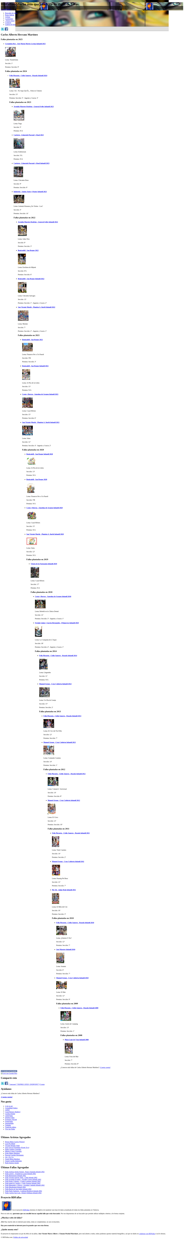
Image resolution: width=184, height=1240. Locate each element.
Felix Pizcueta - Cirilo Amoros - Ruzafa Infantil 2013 (62, 716)
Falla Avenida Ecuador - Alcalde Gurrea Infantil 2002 (23, 1179)
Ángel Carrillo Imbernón (13, 1161)
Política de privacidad (20, 1237)
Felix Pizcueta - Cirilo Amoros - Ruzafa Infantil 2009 (79, 1008)
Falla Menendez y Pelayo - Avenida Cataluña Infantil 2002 (25, 1185)
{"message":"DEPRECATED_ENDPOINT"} (24, 1084)
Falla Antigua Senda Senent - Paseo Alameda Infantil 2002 (25, 1172)
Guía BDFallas (6, 9)
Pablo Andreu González (13, 1149)
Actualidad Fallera (11, 1108)
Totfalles (8, 1125)
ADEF (7, 1110)
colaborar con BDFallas (147, 1234)
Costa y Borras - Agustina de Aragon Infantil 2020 (44, 508)
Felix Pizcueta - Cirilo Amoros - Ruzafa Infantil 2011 (71, 833)
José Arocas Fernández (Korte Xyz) (17, 1147)
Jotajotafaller (9, 1123)
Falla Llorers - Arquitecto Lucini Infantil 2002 (20, 1174)
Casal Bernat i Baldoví (12, 1112)
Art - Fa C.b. (9, 1157)
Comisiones (9, 19)
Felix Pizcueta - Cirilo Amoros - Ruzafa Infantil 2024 (28, 75)
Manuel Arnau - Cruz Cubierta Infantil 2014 (55, 684)
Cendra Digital (10, 1114)
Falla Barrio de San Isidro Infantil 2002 (18, 1189)
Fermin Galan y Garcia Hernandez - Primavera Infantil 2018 (57, 623)
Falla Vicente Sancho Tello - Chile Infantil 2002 (21, 1177)
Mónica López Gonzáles (13, 1151)
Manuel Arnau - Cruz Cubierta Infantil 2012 (64, 800)
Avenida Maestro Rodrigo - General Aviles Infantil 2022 (38, 222)
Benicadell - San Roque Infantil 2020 (39, 454)
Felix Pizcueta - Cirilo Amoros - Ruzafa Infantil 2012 (67, 774)
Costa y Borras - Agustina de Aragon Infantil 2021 (40, 394)
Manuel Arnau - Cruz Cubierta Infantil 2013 (59, 742)
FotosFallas (9, 1121)
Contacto (8, 23)
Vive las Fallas (10, 1129)
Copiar (42, 1084)
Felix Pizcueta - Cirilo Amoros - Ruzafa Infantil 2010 (75, 923)
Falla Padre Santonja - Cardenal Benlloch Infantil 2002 (23, 1191)
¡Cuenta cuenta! (105, 1067)
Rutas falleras (9, 15)
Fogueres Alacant (11, 1119)
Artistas (7, 17)
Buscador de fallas (11, 13)
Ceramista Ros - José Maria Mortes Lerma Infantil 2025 (25, 44)
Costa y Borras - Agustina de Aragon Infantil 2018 (53, 596)
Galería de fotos (10, 24)
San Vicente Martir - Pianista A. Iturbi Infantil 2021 (40, 422)
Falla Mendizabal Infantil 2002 (15, 1187)
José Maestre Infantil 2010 (65, 949)
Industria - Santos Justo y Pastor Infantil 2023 (30, 192)
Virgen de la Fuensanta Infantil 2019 (44, 564)
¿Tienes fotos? (10, 21)
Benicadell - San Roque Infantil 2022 (31, 279)
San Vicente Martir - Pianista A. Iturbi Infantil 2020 (45, 534)
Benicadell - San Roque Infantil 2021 (35, 366)
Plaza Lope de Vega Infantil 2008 (77, 1040)
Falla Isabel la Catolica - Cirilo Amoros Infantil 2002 (22, 1183)
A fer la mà (9, 1106)
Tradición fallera (10, 1127)
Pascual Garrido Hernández (14, 1155)
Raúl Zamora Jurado (12, 1163)
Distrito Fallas (9, 1118)
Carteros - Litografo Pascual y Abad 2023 (29, 135)
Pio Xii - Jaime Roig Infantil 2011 (64, 890)
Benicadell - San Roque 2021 (32, 340)
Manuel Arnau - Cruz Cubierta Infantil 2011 (68, 861)
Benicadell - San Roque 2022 (28, 250)
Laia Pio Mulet (10, 1144)
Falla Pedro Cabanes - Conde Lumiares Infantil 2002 (23, 1181)
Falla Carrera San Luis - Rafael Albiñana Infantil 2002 (23, 1193)
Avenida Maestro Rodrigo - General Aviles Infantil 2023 (34, 106)
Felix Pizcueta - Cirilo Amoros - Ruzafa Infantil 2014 (58, 655)
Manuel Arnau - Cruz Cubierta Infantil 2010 (72, 978)
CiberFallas (9, 1116)
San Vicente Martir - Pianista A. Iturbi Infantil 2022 (36, 307)
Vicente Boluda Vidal (12, 1146)
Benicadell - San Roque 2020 (36, 479)
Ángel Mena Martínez (12, 1159)
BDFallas (26, 1210)
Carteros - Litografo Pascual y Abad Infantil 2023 (31, 163)
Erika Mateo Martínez (12, 1153)
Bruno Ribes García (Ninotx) (15, 1142)
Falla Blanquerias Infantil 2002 (15, 1176)
